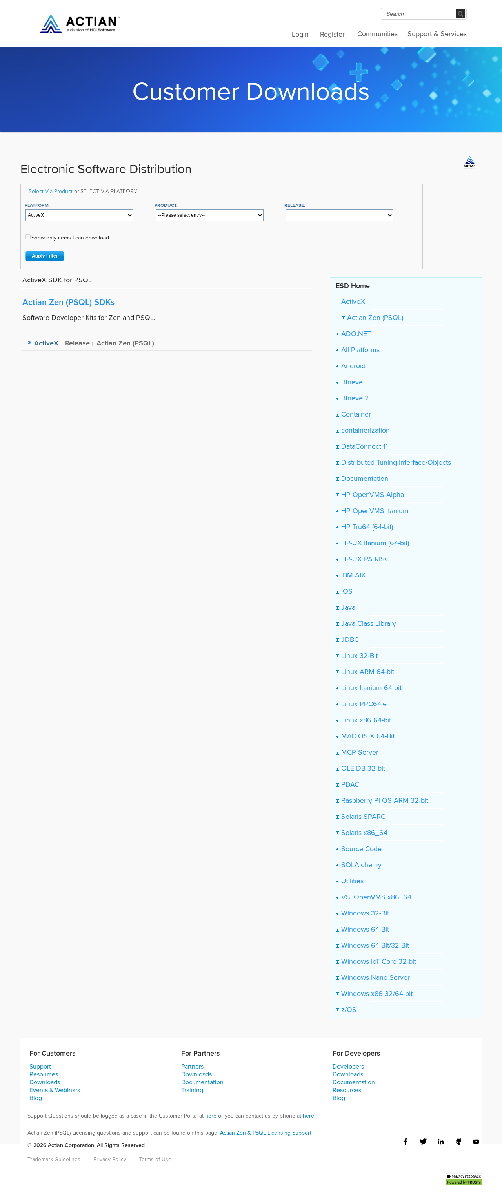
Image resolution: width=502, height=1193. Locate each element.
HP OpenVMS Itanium (374, 511)
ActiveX (352, 301)
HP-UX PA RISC (364, 559)
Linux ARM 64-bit (366, 672)
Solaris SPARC (362, 816)
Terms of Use (155, 1159)
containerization (364, 430)
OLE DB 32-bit (362, 768)
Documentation (363, 478)
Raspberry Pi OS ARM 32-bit (383, 800)
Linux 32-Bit (358, 655)
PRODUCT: (166, 205)
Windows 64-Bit (364, 929)
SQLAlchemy (360, 865)
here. (309, 1116)
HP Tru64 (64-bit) (366, 527)
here (210, 1116)
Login (300, 34)
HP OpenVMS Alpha (371, 495)
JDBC (349, 639)
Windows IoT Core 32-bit (377, 961)
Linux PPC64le (363, 704)
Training (192, 1089)
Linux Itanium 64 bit (370, 688)
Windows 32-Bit (364, 913)
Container (355, 414)
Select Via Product (51, 191)
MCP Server (358, 752)
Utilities (351, 881)
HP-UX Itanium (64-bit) (374, 543)
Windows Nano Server (374, 977)
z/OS (347, 1010)
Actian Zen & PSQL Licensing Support (265, 1133)
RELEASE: (294, 205)
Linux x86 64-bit (365, 720)
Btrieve (351, 382)
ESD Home (353, 285)
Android (352, 366)
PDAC (349, 784)
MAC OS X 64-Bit (367, 736)
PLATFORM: (37, 205)
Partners (192, 1066)
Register (332, 34)
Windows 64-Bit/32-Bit (374, 945)
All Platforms (359, 350)
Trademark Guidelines (53, 1159)
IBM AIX (352, 575)
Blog (35, 1097)
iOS (346, 591)
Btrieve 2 (354, 398)
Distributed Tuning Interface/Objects (395, 462)
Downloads (44, 1082)
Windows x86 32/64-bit (376, 993)
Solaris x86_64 (363, 833)
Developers (348, 1066)
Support (40, 1066)
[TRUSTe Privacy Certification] (464, 1178)
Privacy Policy (109, 1159)
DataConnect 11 (363, 446)
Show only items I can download (70, 238)
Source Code (360, 849)
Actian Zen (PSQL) (374, 317)
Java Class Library (367, 623)
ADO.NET (355, 334)
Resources (43, 1074)
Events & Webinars (54, 1089)
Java (347, 607)
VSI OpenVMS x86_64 (375, 897)
